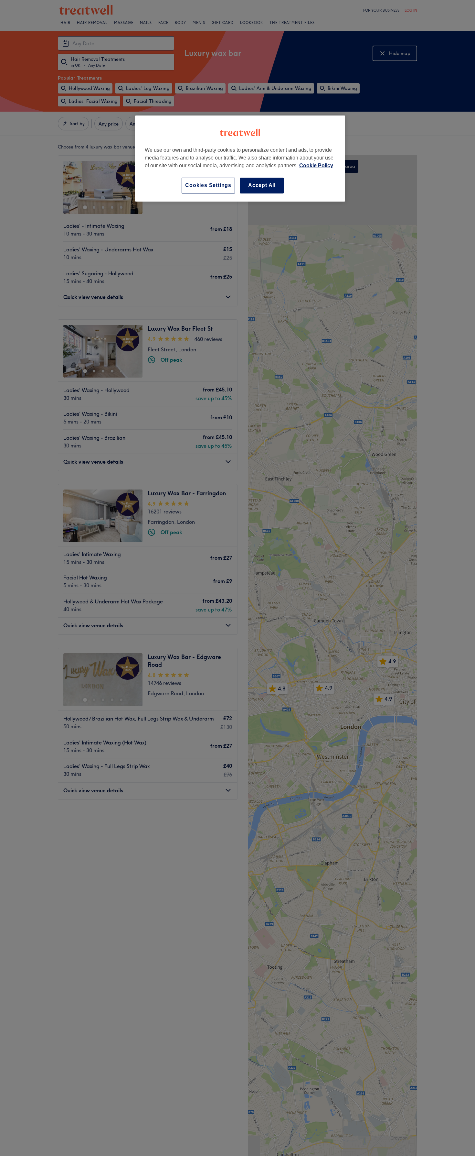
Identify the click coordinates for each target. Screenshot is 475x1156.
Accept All (262, 185)
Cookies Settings (208, 185)
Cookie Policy (316, 165)
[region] (240, 158)
